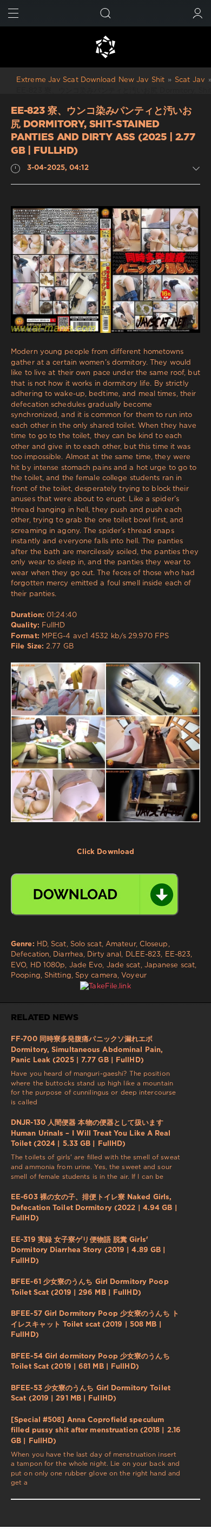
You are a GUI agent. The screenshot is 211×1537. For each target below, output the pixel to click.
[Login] (197, 13)
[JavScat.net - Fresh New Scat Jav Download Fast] (105, 46)
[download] (95, 894)
